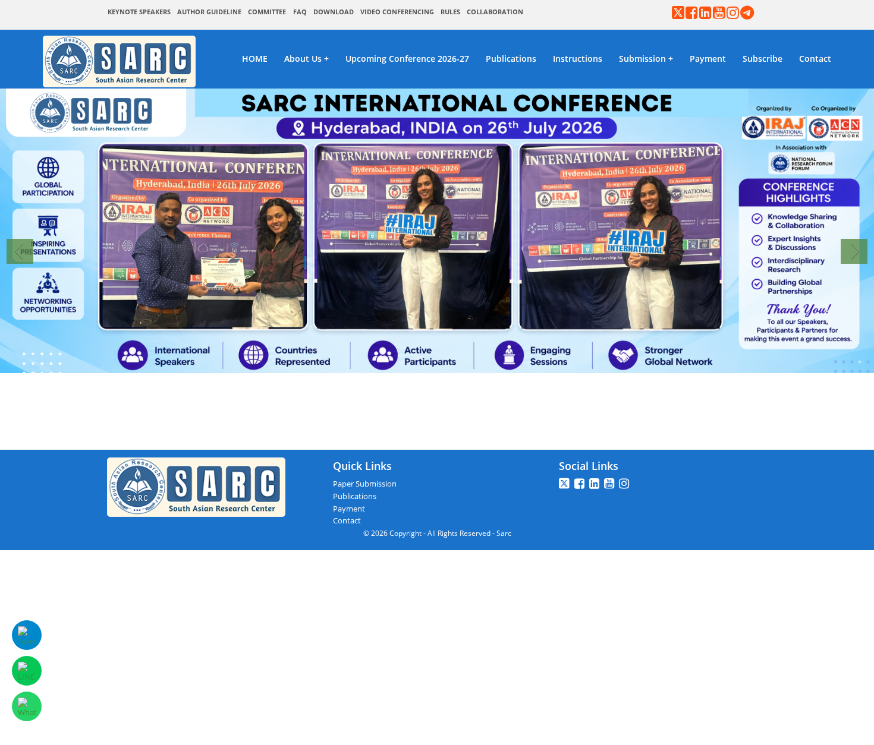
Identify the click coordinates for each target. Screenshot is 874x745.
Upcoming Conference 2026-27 (407, 58)
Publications (511, 58)
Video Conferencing (397, 12)
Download (333, 12)
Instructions (577, 58)
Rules (450, 12)
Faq (300, 12)
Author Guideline (209, 12)
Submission (642, 58)
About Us (303, 58)
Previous (20, 251)
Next (854, 251)
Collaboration (495, 12)
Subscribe (762, 58)
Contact (815, 58)
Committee (267, 12)
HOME (255, 58)
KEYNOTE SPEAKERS (139, 12)
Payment (708, 58)
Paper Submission (365, 483)
